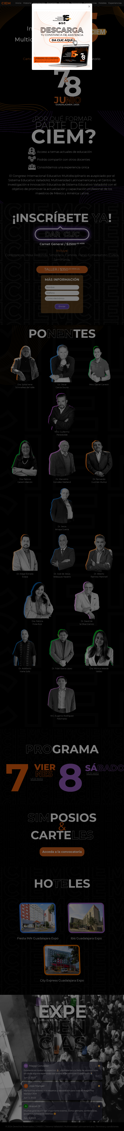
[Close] (89, 6)
